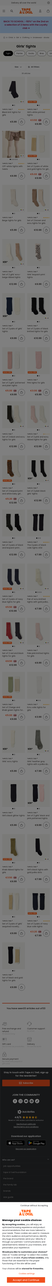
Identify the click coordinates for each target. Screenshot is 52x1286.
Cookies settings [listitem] (27, 1273)
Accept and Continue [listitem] (26, 1280)
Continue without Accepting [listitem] (34, 1205)
